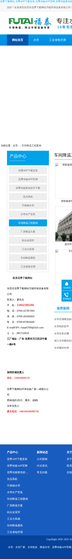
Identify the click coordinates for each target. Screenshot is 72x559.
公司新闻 (42, 459)
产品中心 (12, 452)
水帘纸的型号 (61, 326)
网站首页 (17, 39)
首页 (15, 145)
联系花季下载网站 (23, 51)
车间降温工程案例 (31, 145)
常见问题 (42, 472)
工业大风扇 (28, 249)
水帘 (36, 39)
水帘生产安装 (28, 214)
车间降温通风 (28, 257)
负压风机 (28, 196)
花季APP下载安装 (28, 170)
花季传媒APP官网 (28, 179)
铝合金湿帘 (28, 240)
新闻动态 (42, 452)
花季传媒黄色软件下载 (28, 188)
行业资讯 (42, 465)
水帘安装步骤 (61, 333)
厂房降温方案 (28, 231)
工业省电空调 (57, 39)
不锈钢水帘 (28, 205)
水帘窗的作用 (61, 347)
